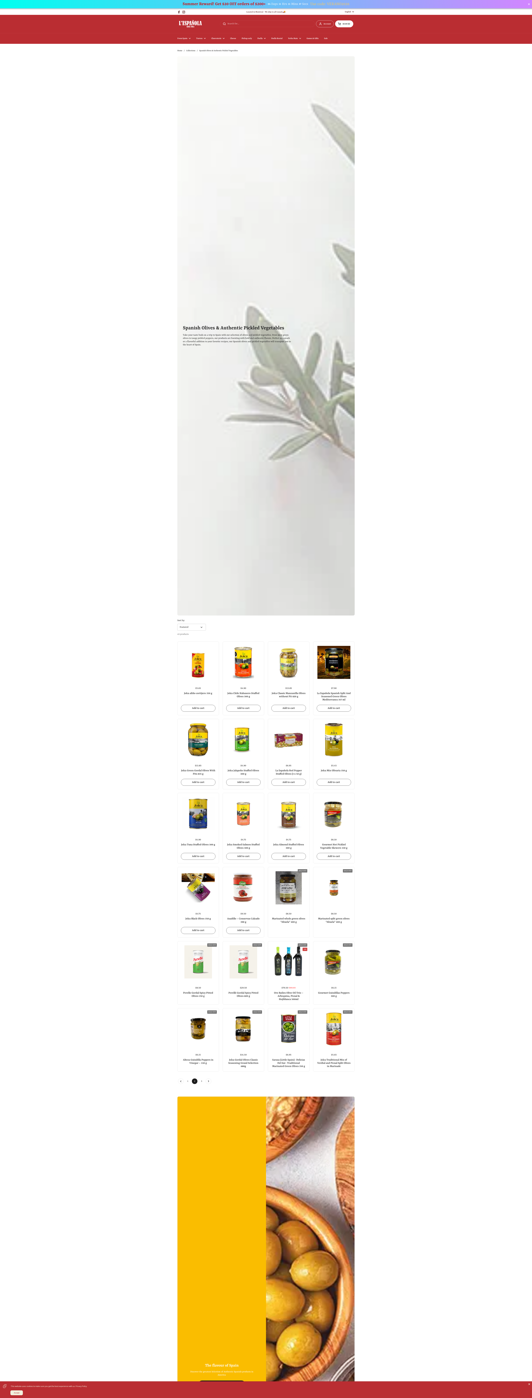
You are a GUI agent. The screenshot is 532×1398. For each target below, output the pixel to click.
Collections (190, 51)
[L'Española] (190, 24)
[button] (344, 23)
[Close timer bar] (529, 4)
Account (327, 24)
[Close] (529, 1384)
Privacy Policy (81, 1386)
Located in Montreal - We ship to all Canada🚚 (266, 12)
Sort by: (181, 620)
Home (179, 51)
